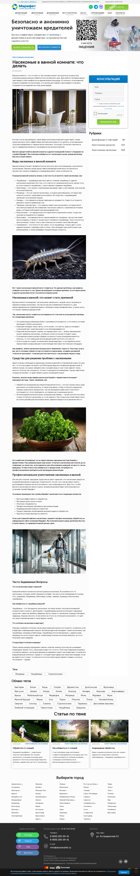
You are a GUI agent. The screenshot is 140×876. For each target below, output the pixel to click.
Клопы (59, 691)
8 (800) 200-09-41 (59, 836)
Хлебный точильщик (24, 707)
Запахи (33, 691)
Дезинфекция (53, 14)
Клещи (46, 691)
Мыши (40, 699)
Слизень (47, 703)
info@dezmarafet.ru (60, 847)
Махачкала (64, 787)
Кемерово (39, 803)
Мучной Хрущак (22, 699)
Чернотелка (46, 707)
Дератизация (37, 14)
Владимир (15, 803)
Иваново (39, 784)
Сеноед (33, 703)
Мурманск (64, 794)
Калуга (38, 800)
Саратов (87, 800)
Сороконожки (55, 674)
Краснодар (40, 813)
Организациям (97, 14)
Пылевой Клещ (106, 699)
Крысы (18, 695)
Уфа (109, 800)
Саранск (87, 797)
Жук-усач (19, 691)
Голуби (57, 687)
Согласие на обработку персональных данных (81, 863)
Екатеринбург (17, 816)
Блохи (33, 687)
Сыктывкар (88, 816)
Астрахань (16, 787)
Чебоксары (112, 806)
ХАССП (84, 14)
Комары (86, 691)
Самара (87, 790)
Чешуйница (36, 674)
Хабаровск (112, 803)
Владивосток (17, 797)
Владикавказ (17, 800)
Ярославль (112, 813)
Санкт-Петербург (90, 794)
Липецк (62, 784)
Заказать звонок (116, 7)
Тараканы (82, 703)
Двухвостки (73, 687)
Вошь (45, 687)
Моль (83, 695)
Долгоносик (91, 687)
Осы (51, 699)
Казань (38, 794)
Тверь (110, 784)
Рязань (86, 787)
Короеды (100, 691)
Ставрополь (88, 813)
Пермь (62, 819)
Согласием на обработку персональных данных (60, 873)
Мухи (109, 695)
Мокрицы (19, 674)
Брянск (14, 794)
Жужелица (108, 687)
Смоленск (88, 806)
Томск (110, 787)
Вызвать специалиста (23, 47)
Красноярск (40, 816)
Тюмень (111, 794)
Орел (62, 809)
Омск (62, 806)
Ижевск (39, 787)
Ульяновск (112, 797)
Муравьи (96, 695)
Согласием (109, 108)
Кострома (39, 809)
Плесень (76, 699)
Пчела (89, 699)
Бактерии (19, 687)
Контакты (120, 14)
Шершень (81, 707)
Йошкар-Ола (41, 790)
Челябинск (112, 809)
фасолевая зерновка (104, 703)
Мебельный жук (35, 695)
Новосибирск (65, 803)
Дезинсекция (21, 14)
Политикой (120, 106)
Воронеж (15, 813)
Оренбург (63, 813)
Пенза (62, 816)
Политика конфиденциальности (54, 863)
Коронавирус (118, 691)
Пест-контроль (69, 14)
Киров (38, 806)
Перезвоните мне (108, 122)
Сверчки (19, 703)
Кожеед (72, 691)
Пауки (62, 699)
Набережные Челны (67, 797)
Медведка (54, 695)
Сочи (86, 809)
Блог (110, 13)
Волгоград (16, 806)
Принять (124, 872)
